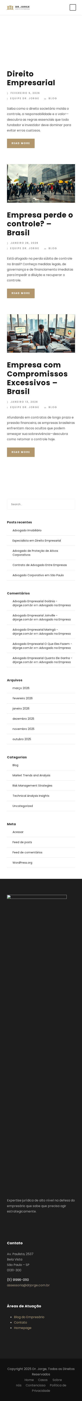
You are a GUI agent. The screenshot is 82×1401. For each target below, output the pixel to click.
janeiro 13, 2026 (24, 401)
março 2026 (21, 688)
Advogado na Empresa (55, 605)
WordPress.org (22, 863)
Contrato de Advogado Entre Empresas (40, 565)
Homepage (22, 1328)
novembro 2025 (23, 729)
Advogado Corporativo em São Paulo (38, 575)
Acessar (18, 832)
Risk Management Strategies (32, 786)
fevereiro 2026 (23, 698)
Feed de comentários (27, 852)
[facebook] (8, 1226)
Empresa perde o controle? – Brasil (40, 224)
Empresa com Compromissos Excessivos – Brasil (37, 378)
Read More (21, 143)
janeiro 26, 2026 (24, 243)
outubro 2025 (22, 739)
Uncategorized (23, 806)
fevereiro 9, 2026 (25, 93)
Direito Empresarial (31, 78)
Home (29, 1380)
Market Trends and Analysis (31, 775)
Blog (53, 98)
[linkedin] (14, 1226)
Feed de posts (22, 842)
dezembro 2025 (23, 719)
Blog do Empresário (29, 1317)
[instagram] (21, 1226)
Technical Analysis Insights (31, 796)
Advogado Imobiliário (27, 530)
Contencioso (36, 1385)
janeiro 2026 (21, 709)
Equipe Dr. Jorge (24, 98)
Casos (43, 1380)
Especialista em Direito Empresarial (37, 541)
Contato (20, 1322)
